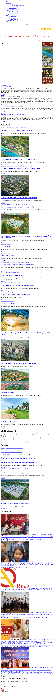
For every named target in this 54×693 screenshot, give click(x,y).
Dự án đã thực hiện (13, 13)
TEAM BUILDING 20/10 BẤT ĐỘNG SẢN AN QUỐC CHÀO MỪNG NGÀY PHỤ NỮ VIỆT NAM (27, 643)
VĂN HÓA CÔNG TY (9, 46)
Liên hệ (8, 22)
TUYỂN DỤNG (13, 18)
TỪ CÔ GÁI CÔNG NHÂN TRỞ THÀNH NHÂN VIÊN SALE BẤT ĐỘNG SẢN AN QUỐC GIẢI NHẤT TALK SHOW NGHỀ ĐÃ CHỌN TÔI (27, 640)
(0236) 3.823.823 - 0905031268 (8, 434)
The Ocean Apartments (7, 392)
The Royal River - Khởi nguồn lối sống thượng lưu (12, 106)
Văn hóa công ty (10, 20)
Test (5, 675)
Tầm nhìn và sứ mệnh (14, 6)
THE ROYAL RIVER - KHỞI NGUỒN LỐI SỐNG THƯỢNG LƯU (20, 169)
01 (2, 449)
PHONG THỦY (13, 16)
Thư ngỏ (11, 4)
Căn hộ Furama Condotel (8, 421)
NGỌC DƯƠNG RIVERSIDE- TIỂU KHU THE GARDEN (18, 265)
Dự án (7, 10)
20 (1, 470)
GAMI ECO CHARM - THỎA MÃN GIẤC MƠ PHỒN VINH (19, 198)
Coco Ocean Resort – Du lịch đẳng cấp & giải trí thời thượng (18, 363)
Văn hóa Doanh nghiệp (6, 86)
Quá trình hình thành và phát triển (16, 5)
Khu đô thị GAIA (6, 246)
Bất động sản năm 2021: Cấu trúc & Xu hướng (12, 452)
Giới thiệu (8, 3)
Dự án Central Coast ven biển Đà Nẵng (12, 275)
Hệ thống (8, 14)
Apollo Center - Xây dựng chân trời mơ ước (10, 96)
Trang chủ (8, 1)
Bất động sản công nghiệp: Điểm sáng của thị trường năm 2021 (16, 503)
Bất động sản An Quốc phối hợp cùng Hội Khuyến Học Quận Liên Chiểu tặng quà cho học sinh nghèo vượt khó (26, 673)
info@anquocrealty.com (22, 434)
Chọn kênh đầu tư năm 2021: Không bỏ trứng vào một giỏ (14, 473)
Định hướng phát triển (14, 9)
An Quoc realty (27, 24)
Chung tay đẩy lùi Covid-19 (20, 567)
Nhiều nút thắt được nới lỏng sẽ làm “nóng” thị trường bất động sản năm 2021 (19, 462)
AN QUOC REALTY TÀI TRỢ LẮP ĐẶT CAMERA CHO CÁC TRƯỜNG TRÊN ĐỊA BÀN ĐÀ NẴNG (27, 645)
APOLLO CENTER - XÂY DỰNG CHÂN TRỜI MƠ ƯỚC (18, 130)
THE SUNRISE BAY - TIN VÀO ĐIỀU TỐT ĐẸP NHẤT (17, 207)
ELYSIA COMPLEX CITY (8, 256)
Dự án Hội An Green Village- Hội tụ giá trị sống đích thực (17, 285)
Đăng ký (27, 442)
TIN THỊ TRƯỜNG (13, 19)
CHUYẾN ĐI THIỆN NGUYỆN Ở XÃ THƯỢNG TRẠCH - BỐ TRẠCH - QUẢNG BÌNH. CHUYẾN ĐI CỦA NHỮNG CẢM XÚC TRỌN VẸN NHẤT (27, 562)
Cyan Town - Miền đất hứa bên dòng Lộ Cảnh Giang (12, 114)
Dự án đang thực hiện (14, 11)
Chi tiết (2, 95)
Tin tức (7, 15)
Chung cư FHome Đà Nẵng (8, 303)
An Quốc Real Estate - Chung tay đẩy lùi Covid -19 (40, 588)
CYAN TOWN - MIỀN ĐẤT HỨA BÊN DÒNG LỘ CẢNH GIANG (20, 159)
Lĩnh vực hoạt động (13, 8)
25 (1, 449)
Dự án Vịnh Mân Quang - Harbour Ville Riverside (15, 294)
